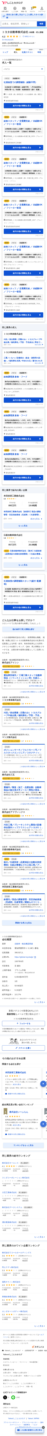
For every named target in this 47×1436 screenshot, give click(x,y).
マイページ (41, 11)
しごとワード (19, 1386)
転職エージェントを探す (32, 1376)
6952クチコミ (30, 36)
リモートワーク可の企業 (10, 45)
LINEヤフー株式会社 (10, 1408)
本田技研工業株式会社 (12, 887)
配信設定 (6, 1365)
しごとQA (15, 11)
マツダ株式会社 (9, 737)
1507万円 (25, 1215)
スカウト (32, 11)
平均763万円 (8, 40)
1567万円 (25, 1171)
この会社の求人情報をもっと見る (31, 692)
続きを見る (35, 519)
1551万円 (25, 1185)
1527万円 (25, 1200)
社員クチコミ (27, 51)
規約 (41, 1422)
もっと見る (38, 1002)
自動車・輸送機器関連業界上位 (12, 43)
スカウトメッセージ (10, 1362)
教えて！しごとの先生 (11, 1383)
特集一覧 (24, 11)
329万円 (25, 1304)
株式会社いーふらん (18, 1112)
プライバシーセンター (30, 1422)
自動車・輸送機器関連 (24, 944)
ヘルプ (35, 1425)
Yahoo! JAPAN (33, 1418)
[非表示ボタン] (43, 1427)
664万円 (25, 1319)
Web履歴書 (33, 1362)
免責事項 (27, 1425)
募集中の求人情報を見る (16, 1094)
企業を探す (5, 11)
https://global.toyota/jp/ (24, 957)
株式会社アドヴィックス (13, 812)
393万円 (25, 1275)
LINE (18, 1397)
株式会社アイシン (10, 662)
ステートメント (15, 1425)
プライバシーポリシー (11, 1422)
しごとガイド (8, 1386)
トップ (5, 52)
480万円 (25, 1290)
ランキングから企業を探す (12, 1376)
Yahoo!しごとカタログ (13, 1350)
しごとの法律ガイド (28, 1383)
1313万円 (25, 1230)
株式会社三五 (8, 775)
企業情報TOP (29, 1350)
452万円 (25, 1260)
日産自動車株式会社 (11, 849)
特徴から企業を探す (20, 1373)
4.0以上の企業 (29, 43)
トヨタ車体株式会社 (11, 700)
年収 (40, 51)
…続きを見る (16, 1084)
